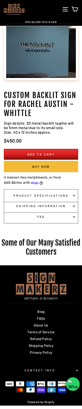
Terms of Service (41, 332)
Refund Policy (41, 339)
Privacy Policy (41, 352)
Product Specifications (41, 195)
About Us (41, 325)
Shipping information (41, 206)
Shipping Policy (41, 346)
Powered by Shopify (41, 402)
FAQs (41, 318)
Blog (41, 312)
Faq (41, 216)
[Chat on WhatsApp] (73, 384)
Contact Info (40, 370)
